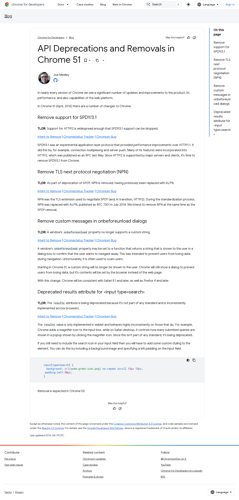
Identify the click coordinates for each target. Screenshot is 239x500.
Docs (61, 4)
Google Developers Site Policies (105, 428)
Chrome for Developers (51, 37)
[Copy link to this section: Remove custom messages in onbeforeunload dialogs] (150, 221)
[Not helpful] (194, 37)
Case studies (85, 4)
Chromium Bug (106, 137)
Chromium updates (94, 458)
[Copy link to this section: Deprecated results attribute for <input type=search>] (148, 292)
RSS (163, 476)
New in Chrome (122, 4)
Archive (87, 470)
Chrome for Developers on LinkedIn (181, 470)
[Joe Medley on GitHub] (55, 81)
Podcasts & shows (93, 476)
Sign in (230, 4)
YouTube (166, 464)
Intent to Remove (49, 137)
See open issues (13, 464)
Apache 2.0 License (53, 428)
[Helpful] (188, 37)
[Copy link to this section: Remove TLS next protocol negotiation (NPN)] (132, 172)
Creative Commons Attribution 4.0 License (138, 423)
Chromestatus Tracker (78, 137)
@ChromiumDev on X (173, 458)
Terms (8, 492)
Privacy (19, 492)
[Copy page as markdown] (97, 60)
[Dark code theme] (188, 360)
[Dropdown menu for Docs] (68, 4)
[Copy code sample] (194, 360)
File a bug (10, 458)
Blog (103, 4)
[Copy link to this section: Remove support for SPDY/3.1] (100, 118)
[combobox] (163, 4)
